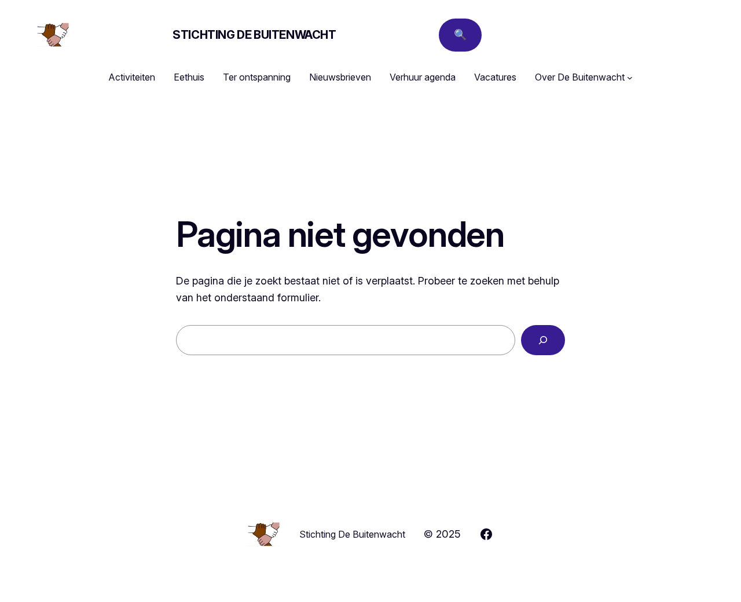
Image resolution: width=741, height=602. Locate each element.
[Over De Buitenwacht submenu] (630, 78)
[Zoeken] (543, 340)
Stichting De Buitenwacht (254, 35)
